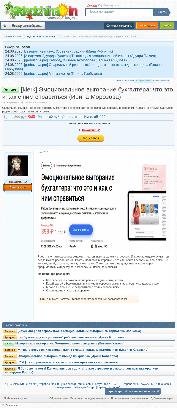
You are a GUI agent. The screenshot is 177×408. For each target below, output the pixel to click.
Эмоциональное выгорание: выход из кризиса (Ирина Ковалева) (68, 356)
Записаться (90, 138)
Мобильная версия (15, 398)
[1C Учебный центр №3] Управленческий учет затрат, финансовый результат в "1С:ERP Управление (73, 384)
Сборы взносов (143, 81)
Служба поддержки (108, 5)
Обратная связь (58, 398)
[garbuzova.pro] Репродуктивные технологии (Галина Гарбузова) (75, 60)
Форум (5, 25)
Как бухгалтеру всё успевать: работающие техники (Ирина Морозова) (72, 337)
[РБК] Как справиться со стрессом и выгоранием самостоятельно (68, 362)
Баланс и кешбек (161, 81)
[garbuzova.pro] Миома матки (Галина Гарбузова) (63, 73)
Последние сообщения (27, 25)
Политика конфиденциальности (89, 398)
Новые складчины (125, 81)
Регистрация (147, 25)
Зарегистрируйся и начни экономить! (133, 391)
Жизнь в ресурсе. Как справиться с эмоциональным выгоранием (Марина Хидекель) (83, 349)
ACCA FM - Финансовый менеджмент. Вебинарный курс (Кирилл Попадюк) (113, 385)
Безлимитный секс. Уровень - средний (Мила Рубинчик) (68, 51)
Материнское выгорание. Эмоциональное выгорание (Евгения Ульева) (70, 343)
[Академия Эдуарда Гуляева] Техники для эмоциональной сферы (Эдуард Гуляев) (90, 56)
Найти (162, 12)
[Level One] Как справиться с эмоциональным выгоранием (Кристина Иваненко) (79, 331)
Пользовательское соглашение (130, 398)
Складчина (11, 405)
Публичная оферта (162, 398)
